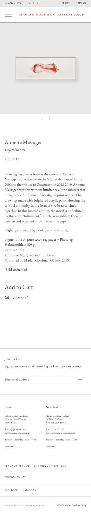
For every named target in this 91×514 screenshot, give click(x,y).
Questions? (20, 297)
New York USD (13, 3)
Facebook (11, 490)
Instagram (29, 490)
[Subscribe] (80, 379)
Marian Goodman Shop (75, 505)
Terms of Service (17, 466)
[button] (81, 3)
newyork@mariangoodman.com (60, 432)
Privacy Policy (15, 477)
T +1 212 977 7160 (55, 429)
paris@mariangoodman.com (17, 432)
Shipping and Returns (49, 466)
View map (9, 446)
